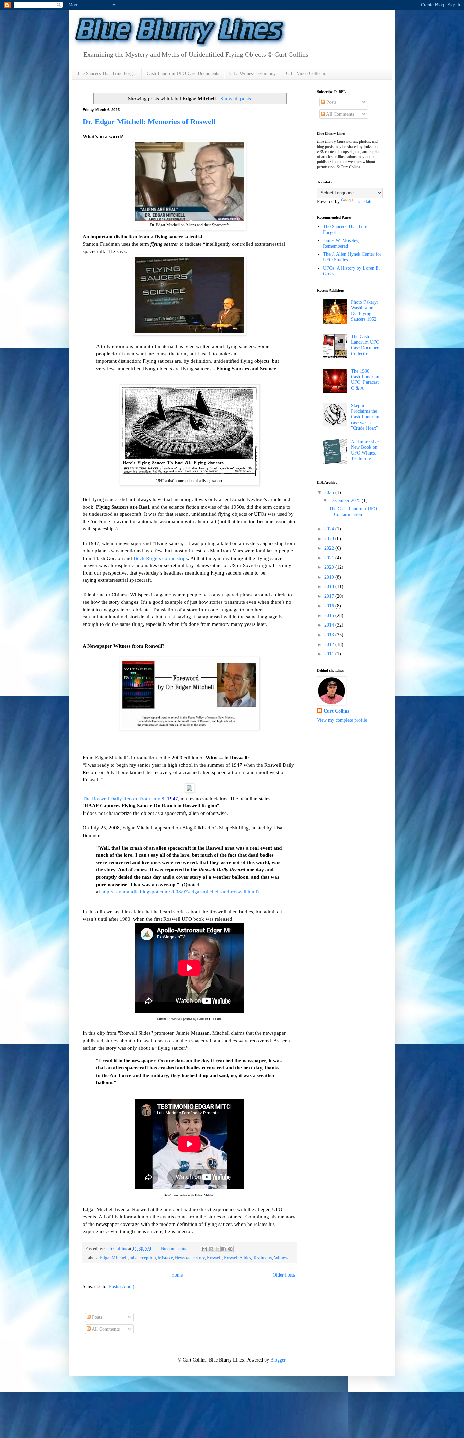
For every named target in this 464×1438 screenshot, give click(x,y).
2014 (329, 625)
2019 (329, 577)
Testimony (262, 1257)
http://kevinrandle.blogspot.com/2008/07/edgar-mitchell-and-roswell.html (179, 891)
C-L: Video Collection (307, 73)
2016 (329, 606)
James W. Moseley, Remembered (341, 243)
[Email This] (204, 1249)
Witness (281, 1257)
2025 (329, 492)
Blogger (277, 1360)
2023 (329, 538)
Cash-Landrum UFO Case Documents (183, 73)
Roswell (214, 1257)
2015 (329, 615)
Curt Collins (336, 711)
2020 (329, 567)
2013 (329, 634)
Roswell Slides (237, 1257)
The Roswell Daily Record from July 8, (125, 798)
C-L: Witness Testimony (252, 73)
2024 (329, 528)
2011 (329, 653)
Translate (363, 201)
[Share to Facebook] (223, 1249)
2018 (329, 586)
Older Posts (284, 1275)
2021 (329, 557)
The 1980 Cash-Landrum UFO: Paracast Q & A (365, 380)
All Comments (339, 114)
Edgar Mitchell (114, 1257)
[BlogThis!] (211, 1249)
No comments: (175, 1248)
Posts (330, 102)
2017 (329, 596)
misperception (143, 1257)
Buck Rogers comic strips (160, 558)
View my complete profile (342, 720)
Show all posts (235, 98)
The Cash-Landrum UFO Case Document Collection (366, 345)
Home (177, 1275)
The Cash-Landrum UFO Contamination (353, 511)
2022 (329, 548)
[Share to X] (217, 1249)
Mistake (165, 1257)
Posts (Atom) (122, 1286)
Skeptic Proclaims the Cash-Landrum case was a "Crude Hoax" (365, 417)
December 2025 (346, 500)
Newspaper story (190, 1257)
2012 (329, 644)
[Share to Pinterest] (230, 1249)
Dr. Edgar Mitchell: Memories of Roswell (149, 121)
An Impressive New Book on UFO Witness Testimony (365, 450)
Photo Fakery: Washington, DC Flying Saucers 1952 (364, 310)
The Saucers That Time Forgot (107, 73)
